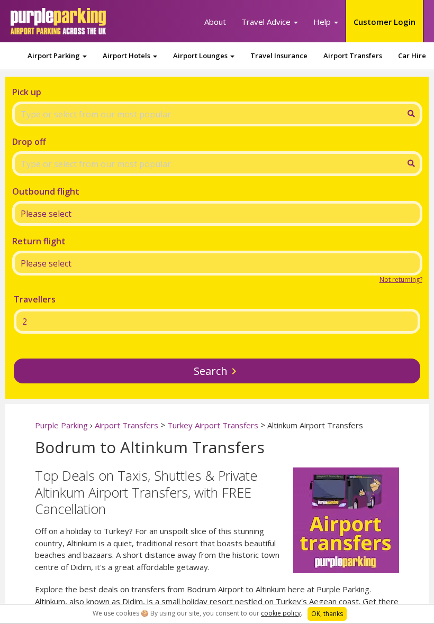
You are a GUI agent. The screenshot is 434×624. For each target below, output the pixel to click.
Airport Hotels (127, 55)
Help (323, 21)
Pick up (26, 92)
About (215, 21)
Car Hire (412, 55)
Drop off (29, 142)
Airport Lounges (201, 55)
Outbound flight (45, 191)
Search (211, 371)
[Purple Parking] (58, 21)
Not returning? (400, 279)
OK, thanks (327, 613)
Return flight (39, 241)
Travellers (35, 299)
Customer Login (384, 21)
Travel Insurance (279, 55)
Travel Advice (267, 21)
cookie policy (281, 613)
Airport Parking (55, 55)
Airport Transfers (352, 55)
